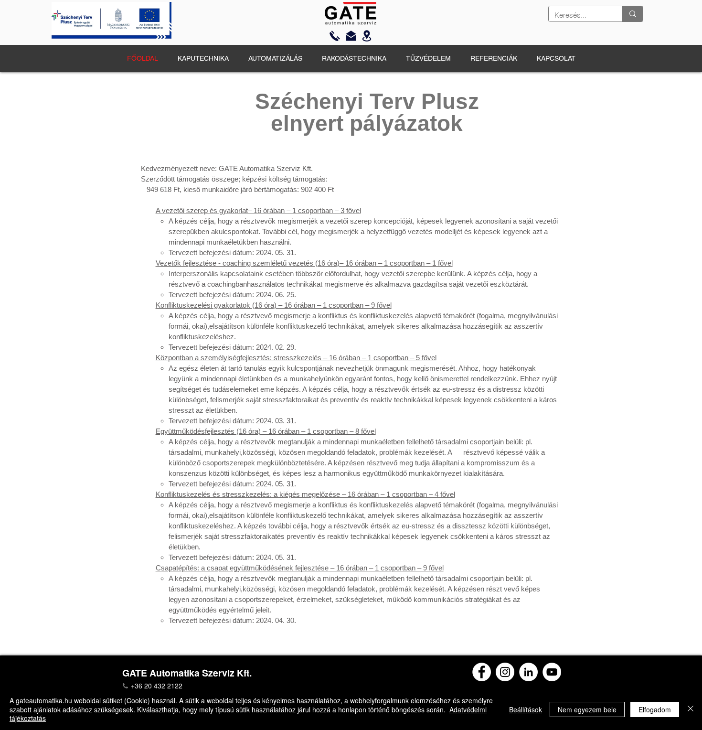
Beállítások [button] (525, 709)
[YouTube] (551, 672)
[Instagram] (505, 672)
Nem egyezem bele (587, 709)
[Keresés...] (632, 13)
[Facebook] (481, 672)
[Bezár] (690, 709)
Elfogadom (654, 709)
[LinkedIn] (528, 672)
